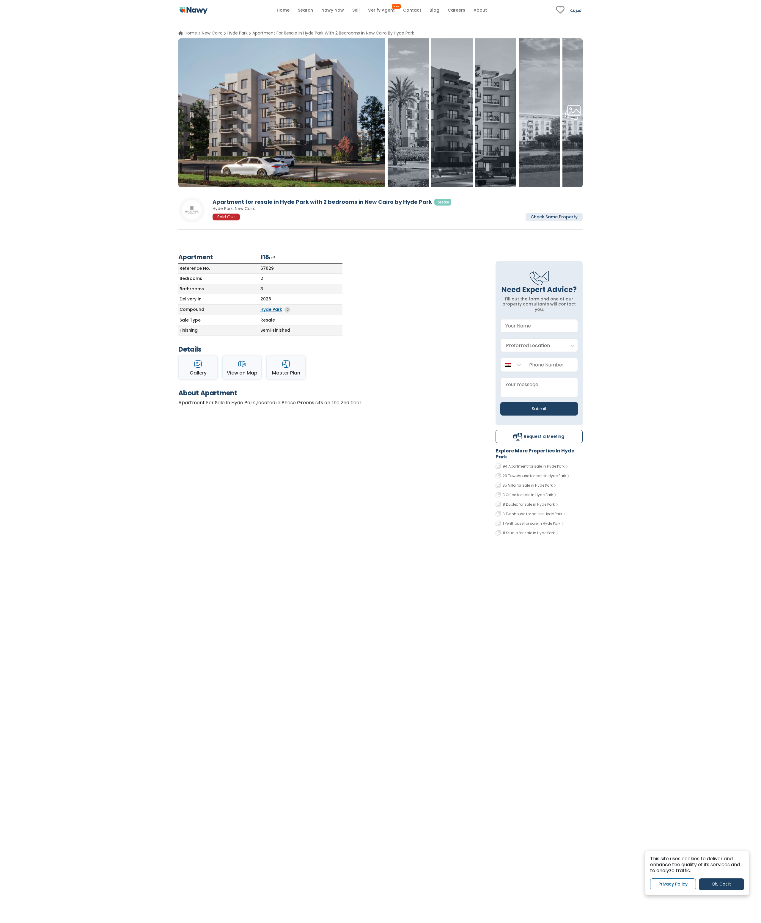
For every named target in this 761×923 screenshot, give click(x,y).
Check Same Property (554, 217)
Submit (539, 409)
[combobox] (533, 345)
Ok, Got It (721, 884)
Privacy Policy (673, 884)
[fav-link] (560, 10)
